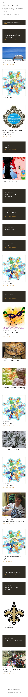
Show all (6, 23)
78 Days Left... (7, 423)
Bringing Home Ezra (10, 5)
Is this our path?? (9, 182)
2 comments (9, 451)
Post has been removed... (10, 196)
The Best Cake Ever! (10, 361)
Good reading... (9, 62)
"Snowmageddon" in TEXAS (13, 450)
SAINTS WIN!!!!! (7, 628)
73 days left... (10, 245)
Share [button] (6, 39)
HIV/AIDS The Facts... (13, 572)
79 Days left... (7, 485)
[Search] (25, 2)
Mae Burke (18, 692)
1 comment (8, 183)
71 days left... (10, 230)
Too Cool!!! (9, 296)
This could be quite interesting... (13, 213)
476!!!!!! (7, 147)
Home (4, 14)
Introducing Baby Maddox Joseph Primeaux (13, 520)
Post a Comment (12, 39)
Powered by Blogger (15, 689)
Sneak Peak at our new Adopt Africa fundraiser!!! (12, 132)
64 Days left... (7, 98)
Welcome (10, 14)
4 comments (9, 136)
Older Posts (22, 680)
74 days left (7, 283)
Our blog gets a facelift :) (13, 388)
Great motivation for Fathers (12, 36)
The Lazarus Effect (13, 641)
